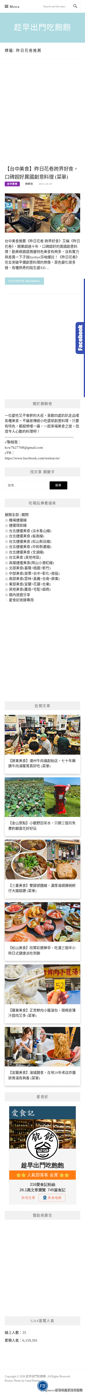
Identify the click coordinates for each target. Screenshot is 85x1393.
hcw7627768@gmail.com (24, 447)
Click (80, 338)
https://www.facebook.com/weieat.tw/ (32, 458)
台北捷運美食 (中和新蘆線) (30, 547)
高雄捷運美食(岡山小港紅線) (31, 563)
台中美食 (12, 184)
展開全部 (12, 515)
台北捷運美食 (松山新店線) (30, 541)
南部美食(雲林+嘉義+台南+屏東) (34, 579)
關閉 (25, 515)
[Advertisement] (42, 117)
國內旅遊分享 (19, 595)
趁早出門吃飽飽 (42, 27)
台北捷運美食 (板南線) (26, 536)
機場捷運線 (18, 520)
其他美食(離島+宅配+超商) (30, 589)
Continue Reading (24, 281)
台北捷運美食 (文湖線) (26, 552)
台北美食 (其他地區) (25, 557)
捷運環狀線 (18, 525)
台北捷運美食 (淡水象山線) (30, 531)
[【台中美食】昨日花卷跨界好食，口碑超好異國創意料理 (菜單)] (42, 213)
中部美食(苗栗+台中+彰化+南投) (34, 573)
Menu (15, 7)
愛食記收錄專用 (21, 600)
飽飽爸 (29, 184)
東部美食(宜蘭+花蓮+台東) (30, 584)
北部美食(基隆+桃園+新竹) (30, 568)
